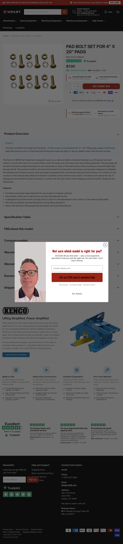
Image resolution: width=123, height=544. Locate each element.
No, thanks (77, 294)
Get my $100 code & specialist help (77, 277)
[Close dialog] (105, 245)
